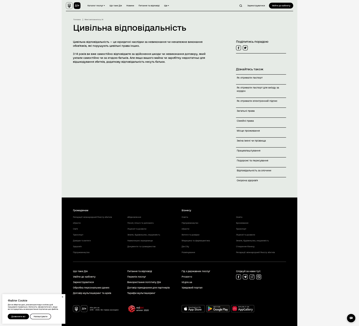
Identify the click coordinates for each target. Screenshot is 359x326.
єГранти (77, 223)
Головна (77, 19)
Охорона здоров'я (247, 180)
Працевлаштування (248, 150)
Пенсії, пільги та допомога (140, 223)
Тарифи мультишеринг (141, 293)
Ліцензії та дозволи (136, 229)
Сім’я (75, 229)
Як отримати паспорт (250, 77)
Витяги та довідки (190, 235)
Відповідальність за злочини (254, 170)
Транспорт (78, 235)
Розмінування (188, 252)
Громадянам (80, 210)
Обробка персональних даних (91, 287)
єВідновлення (134, 217)
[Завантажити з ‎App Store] (193, 308)
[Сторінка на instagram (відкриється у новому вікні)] (252, 276)
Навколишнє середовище (140, 240)
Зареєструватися (256, 5)
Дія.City (185, 246)
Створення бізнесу (245, 246)
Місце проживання (248, 130)
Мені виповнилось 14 (94, 19)
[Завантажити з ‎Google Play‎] (218, 308)
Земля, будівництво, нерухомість (143, 235)
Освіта (185, 217)
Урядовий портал (192, 287)
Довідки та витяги (82, 240)
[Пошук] (240, 5)
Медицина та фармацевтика (196, 240)
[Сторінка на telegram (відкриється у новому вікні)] (245, 276)
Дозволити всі (18, 316)
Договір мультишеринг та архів (92, 293)
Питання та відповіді (149, 5)
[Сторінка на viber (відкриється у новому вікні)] (258, 276)
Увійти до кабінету (281, 5)
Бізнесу (186, 210)
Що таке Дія (116, 5)
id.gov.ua (187, 282)
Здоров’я (77, 246)
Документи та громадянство (141, 246)
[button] (62, 297)
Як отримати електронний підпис (257, 101)
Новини (130, 5)
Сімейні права (245, 120)
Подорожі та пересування (252, 160)
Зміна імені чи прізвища (251, 140)
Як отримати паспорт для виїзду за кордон (258, 89)
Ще (165, 5)
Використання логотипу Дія (144, 282)
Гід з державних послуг (196, 271)
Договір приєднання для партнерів (148, 287)
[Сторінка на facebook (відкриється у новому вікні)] (238, 276)
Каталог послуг (95, 5)
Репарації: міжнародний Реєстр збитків (92, 217)
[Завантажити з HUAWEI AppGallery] (242, 308)
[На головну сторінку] (73, 5)
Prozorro (187, 276)
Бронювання (242, 223)
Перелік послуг (136, 276)
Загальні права (246, 110)
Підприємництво (81, 252)
